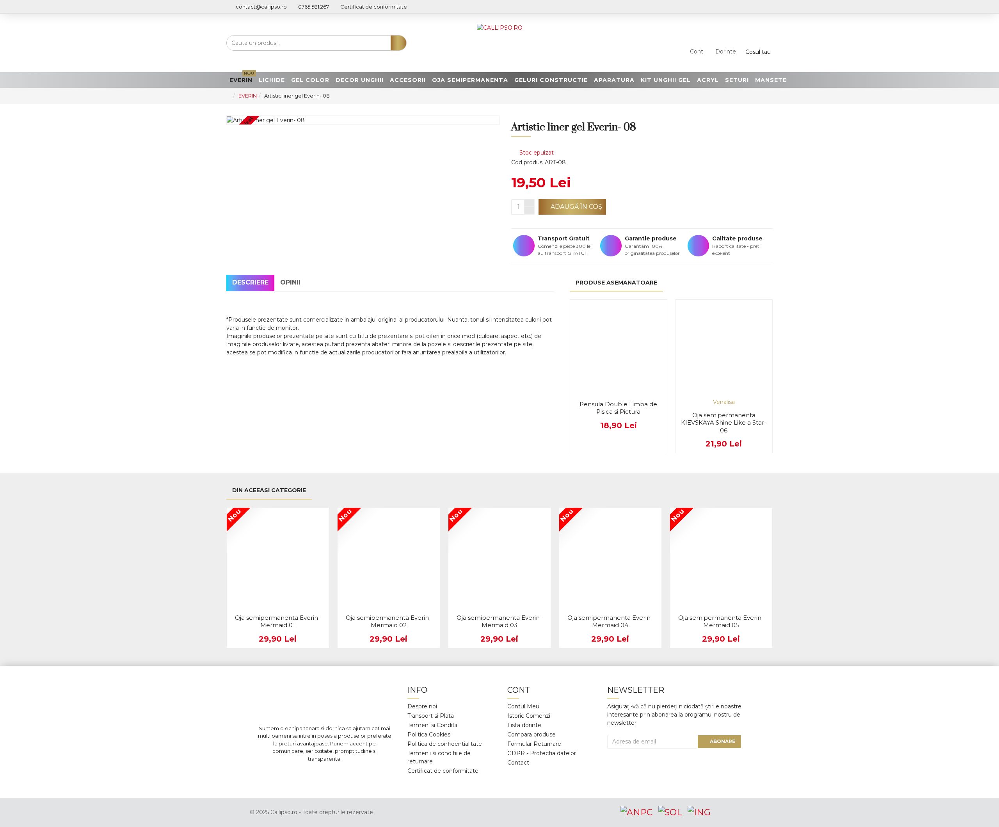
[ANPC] (636, 812)
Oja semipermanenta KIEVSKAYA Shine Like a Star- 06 (723, 422)
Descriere (250, 282)
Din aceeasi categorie (269, 490)
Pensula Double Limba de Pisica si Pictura (618, 408)
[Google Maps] (336, 774)
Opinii (290, 282)
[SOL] (670, 812)
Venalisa (724, 401)
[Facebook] (289, 774)
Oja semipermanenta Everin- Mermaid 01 (277, 621)
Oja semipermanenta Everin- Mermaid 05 (721, 621)
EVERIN (247, 95)
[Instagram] (313, 774)
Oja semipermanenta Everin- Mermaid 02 (388, 621)
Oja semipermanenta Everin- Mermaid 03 (499, 621)
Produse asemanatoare (616, 282)
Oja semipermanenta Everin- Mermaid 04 (610, 621)
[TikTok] (360, 774)
